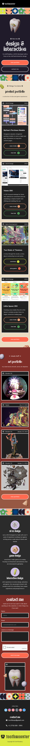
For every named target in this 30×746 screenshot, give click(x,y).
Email (3, 620)
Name (3, 611)
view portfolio (15, 62)
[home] (8, 4)
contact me (15, 69)
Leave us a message (7, 630)
